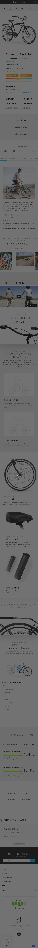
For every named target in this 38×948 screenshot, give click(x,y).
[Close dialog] (18, 475)
